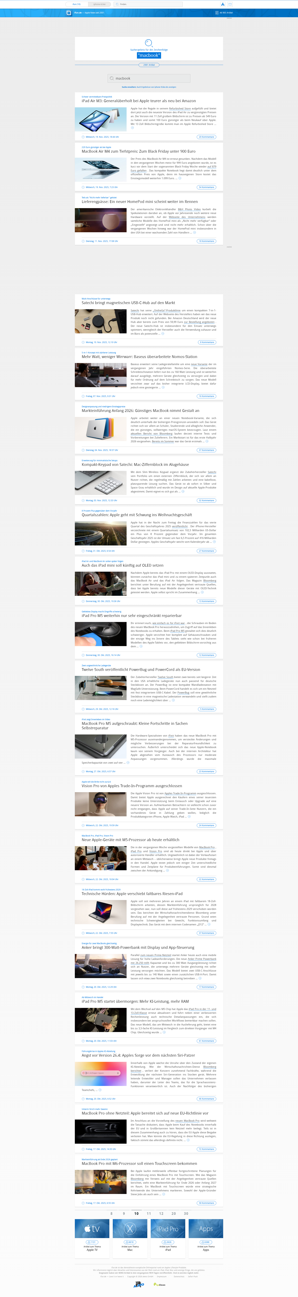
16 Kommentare (206, 396)
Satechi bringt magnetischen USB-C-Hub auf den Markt (128, 303)
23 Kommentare (206, 771)
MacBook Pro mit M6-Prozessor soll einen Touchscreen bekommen (139, 1163)
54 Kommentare (206, 187)
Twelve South (165, 677)
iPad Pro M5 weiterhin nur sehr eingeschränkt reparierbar (132, 616)
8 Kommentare (207, 342)
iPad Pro (136, 851)
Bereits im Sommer (163, 441)
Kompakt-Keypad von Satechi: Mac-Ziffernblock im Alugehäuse (135, 464)
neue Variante (199, 364)
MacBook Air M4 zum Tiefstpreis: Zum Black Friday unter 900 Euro (139, 151)
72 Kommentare (206, 1149)
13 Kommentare (206, 601)
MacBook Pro (207, 847)
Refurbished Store (180, 108)
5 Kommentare (207, 709)
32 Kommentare (206, 500)
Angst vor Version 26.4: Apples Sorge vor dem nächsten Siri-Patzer (138, 1055)
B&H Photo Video (189, 209)
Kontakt (230, 4)
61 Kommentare (206, 1041)
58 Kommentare (206, 1203)
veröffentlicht (180, 526)
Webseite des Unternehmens (187, 217)
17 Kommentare (206, 987)
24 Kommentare (206, 825)
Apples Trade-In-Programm (180, 793)
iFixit (171, 735)
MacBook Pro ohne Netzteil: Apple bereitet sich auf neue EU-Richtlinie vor (145, 1113)
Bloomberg (209, 580)
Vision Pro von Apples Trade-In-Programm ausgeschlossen (132, 786)
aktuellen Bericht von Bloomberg (151, 433)
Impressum (162, 1276)
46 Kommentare (206, 1099)
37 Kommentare (206, 450)
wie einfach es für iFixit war (168, 623)
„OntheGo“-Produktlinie (167, 310)
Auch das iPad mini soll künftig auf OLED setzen (122, 565)
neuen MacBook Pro (187, 1120)
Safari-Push (193, 1276)
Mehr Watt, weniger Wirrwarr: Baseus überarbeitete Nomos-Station (139, 357)
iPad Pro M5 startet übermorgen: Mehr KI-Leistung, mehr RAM (135, 1001)
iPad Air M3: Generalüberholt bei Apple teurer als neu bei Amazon (139, 101)
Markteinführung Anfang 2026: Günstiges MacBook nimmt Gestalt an (140, 410)
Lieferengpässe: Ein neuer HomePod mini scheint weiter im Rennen (140, 202)
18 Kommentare (206, 241)
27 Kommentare (206, 551)
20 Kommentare (206, 137)
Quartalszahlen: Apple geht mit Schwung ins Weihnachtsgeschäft (137, 515)
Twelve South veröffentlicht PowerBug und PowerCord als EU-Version (141, 669)
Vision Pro (155, 851)
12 (161, 1214)
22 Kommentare (206, 879)
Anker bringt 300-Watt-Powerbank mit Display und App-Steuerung (138, 947)
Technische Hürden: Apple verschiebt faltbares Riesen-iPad (132, 894)
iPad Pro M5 (177, 630)
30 (186, 1214)
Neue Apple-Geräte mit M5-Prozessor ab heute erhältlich (130, 840)
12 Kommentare (206, 655)
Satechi (135, 310)
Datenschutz (179, 1276)
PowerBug (183, 692)
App (222, 4)
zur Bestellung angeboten (199, 322)
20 (174, 1214)
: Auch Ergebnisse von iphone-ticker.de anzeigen (149, 87)
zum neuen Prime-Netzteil (155, 955)
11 (149, 1214)
